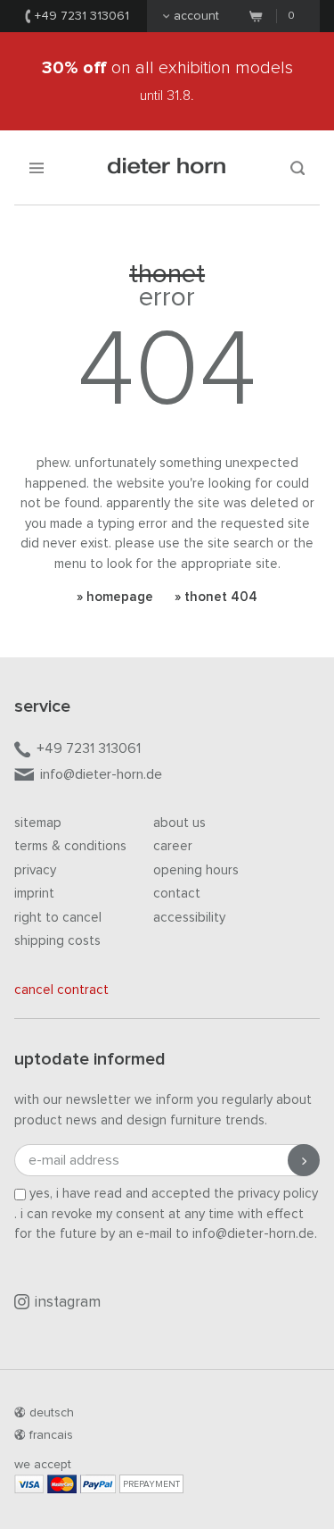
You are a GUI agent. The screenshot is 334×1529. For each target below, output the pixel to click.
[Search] (297, 167)
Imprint (34, 893)
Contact (176, 893)
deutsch (51, 1413)
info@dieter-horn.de (101, 774)
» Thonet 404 (216, 597)
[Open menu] (36, 167)
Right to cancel (58, 917)
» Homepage (115, 597)
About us (179, 823)
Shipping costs (57, 941)
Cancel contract (61, 990)
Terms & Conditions (70, 846)
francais (51, 1435)
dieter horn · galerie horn (167, 167)
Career (172, 846)
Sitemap (37, 823)
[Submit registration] (304, 1160)
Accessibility (189, 917)
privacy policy (278, 1193)
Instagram (68, 1302)
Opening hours (196, 870)
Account (196, 16)
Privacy (35, 870)
